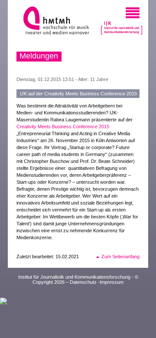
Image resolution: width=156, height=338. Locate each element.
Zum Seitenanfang (120, 256)
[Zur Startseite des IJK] (121, 26)
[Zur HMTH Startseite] (53, 21)
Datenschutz (83, 282)
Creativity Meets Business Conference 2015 (62, 126)
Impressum (112, 282)
